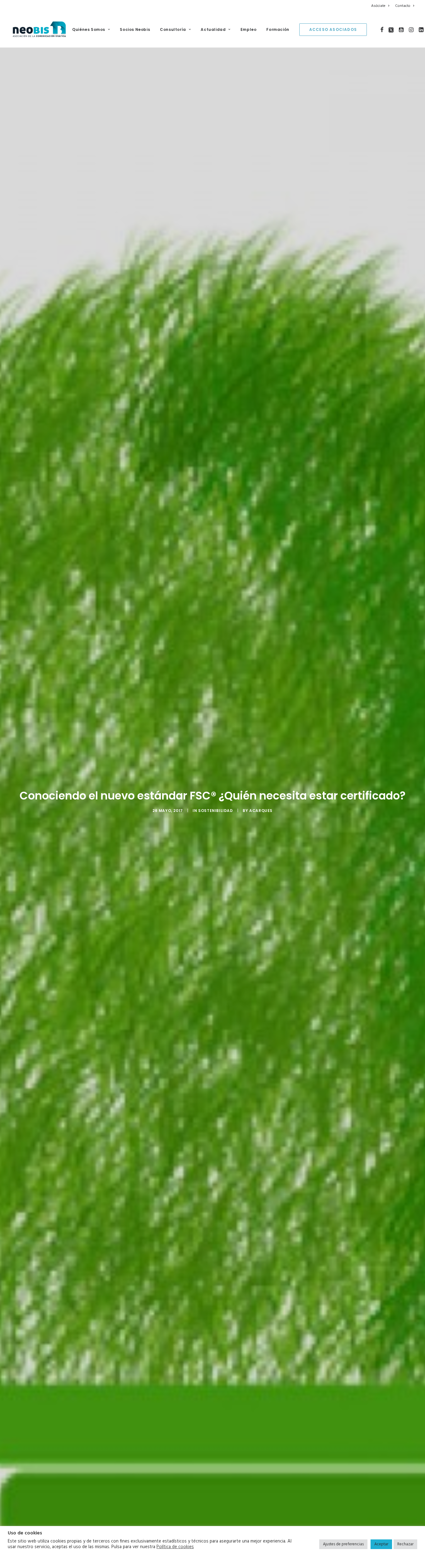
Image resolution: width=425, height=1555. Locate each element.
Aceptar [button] (381, 1544)
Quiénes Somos (88, 29)
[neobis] (39, 29)
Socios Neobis (135, 29)
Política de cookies (175, 1547)
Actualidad (213, 29)
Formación (277, 29)
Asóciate (378, 6)
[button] (382, 29)
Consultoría (173, 29)
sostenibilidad (215, 810)
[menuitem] (381, 6)
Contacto (402, 6)
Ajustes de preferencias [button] (343, 1544)
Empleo (249, 29)
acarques (261, 810)
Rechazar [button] (405, 1544)
